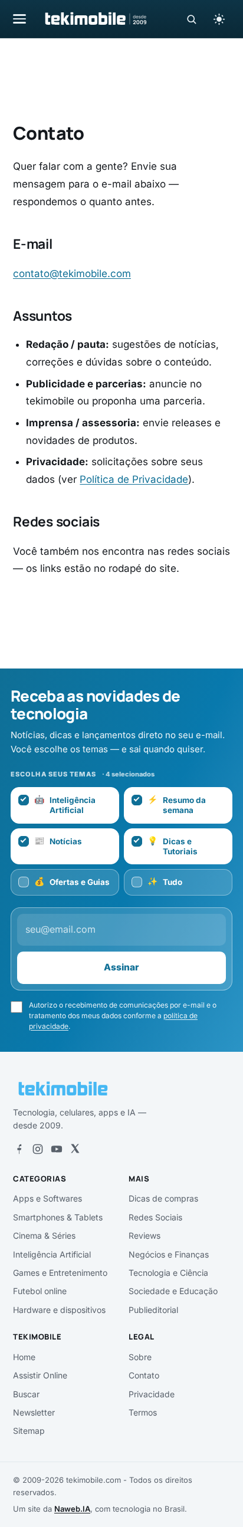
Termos (143, 1412)
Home (24, 1357)
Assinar (121, 967)
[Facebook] (19, 1149)
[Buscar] (191, 19)
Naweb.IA (72, 1508)
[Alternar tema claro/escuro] (219, 19)
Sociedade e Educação (173, 1291)
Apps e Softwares (47, 1198)
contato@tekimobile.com (72, 273)
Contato (144, 1375)
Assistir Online (40, 1375)
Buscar (26, 1394)
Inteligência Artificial (52, 1254)
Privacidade (152, 1394)
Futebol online (40, 1291)
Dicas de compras (163, 1198)
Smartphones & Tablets (58, 1217)
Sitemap (29, 1431)
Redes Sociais (155, 1217)
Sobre (140, 1357)
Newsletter (34, 1412)
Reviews (144, 1235)
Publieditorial (153, 1310)
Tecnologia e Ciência (168, 1273)
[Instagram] (38, 1149)
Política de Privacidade (134, 479)
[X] (75, 1149)
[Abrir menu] (19, 18)
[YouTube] (57, 1149)
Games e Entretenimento (60, 1273)
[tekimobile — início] (95, 19)
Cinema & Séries (44, 1235)
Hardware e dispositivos (59, 1310)
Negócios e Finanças (169, 1254)
